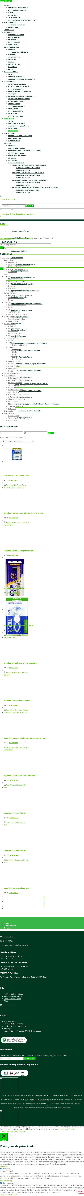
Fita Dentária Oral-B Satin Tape (16, 476)
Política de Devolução (13, 996)
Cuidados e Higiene (16, 333)
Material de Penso (15, 279)
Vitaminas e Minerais (16, 399)
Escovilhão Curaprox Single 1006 (16, 888)
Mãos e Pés (12, 369)
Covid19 (7, 302)
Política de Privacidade (13, 994)
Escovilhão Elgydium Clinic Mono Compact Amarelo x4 (25, 738)
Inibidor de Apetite (16, 298)
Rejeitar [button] (17, 1132)
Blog (6, 1001)
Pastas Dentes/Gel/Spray (18, 269)
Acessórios (12, 262)
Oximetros (12, 310)
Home (2, 238)
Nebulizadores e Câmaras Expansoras (23, 291)
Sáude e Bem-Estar (12, 373)
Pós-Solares (17, 359)
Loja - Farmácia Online (14, 238)
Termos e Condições (12, 999)
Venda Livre (13, 321)
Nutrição (12, 409)
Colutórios (12, 272)
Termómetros (14, 312)
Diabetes (11, 288)
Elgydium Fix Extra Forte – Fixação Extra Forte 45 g (23, 513)
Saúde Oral (28, 238)
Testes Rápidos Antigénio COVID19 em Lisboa (22, 1031)
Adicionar (13, 480)
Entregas (8, 1029)
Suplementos (9, 376)
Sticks (14, 352)
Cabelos (11, 343)
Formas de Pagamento (13, 1024)
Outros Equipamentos (17, 314)
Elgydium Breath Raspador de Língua (18, 626)
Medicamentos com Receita (15, 1026)
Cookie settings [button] (7, 1132)
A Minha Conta (10, 1022)
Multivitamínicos (15, 383)
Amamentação (14, 336)
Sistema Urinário (15, 378)
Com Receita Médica (16, 319)
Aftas (10, 265)
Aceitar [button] (24, 1132)
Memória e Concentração (18, 404)
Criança (15, 350)
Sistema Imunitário (16, 397)
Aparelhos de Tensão (17, 281)
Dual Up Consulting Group (62, 1107)
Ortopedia (8, 411)
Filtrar (50, 433)
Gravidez (11, 326)
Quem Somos (10, 926)
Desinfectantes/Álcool (17, 305)
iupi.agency (48, 1107)
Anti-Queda (13, 402)
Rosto (14, 354)
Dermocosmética (11, 338)
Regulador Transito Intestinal (20, 295)
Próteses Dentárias (16, 267)
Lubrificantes (13, 416)
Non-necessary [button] (6, 1181)
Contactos (9, 928)
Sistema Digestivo (15, 406)
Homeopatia (13, 387)
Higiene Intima (14, 366)
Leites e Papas (14, 328)
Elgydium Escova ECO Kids (14, 588)
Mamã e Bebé (9, 324)
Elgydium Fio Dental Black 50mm (17, 700)
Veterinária (8, 274)
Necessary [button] (4, 1166)
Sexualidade (9, 413)
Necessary (6, 1169)
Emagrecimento (11, 293)
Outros (7, 276)
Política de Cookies (67, 1129)
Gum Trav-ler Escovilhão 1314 (15, 813)
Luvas (10, 307)
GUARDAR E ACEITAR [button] (9, 1195)
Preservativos (13, 421)
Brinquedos (13, 331)
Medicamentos (10, 317)
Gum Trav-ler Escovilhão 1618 (15, 850)
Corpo (14, 357)
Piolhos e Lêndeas (19, 345)
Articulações (13, 392)
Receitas (4, 225)
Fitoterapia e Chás (15, 390)
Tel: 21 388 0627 (6, 941)
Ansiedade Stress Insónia (18, 385)
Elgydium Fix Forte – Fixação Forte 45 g (19, 551)
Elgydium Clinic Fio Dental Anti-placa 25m (20, 663)
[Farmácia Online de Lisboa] (7, 208)
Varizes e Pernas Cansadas (19, 395)
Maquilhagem (14, 361)
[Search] (1, 268)
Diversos (11, 286)
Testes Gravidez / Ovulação (19, 418)
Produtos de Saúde (16, 284)
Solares (11, 347)
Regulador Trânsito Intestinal (20, 380)
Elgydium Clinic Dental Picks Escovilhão (19, 776)
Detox (10, 300)
